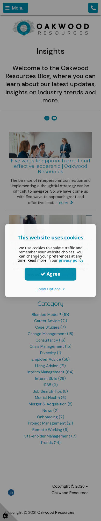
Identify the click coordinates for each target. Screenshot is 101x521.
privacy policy (71, 260)
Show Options (50, 288)
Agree (52, 274)
